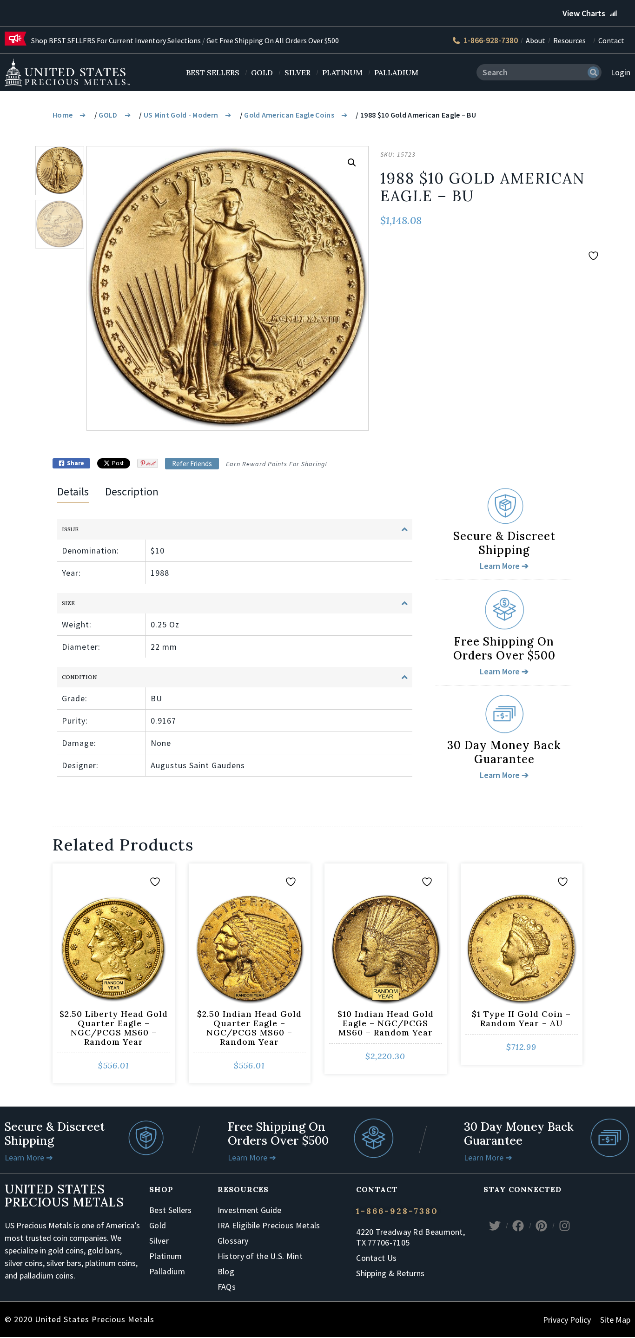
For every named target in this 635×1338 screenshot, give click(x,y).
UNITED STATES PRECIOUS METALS (64, 1195)
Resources (569, 40)
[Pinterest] (541, 1225)
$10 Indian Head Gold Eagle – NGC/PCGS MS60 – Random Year (385, 1023)
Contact (611, 40)
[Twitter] (495, 1225)
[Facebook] (518, 1225)
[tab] (73, 493)
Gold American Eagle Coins (289, 114)
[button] (352, 162)
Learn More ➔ (29, 1157)
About (535, 40)
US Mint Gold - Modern (181, 114)
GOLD (108, 114)
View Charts (583, 13)
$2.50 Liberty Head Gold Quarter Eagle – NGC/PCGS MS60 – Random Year (114, 1027)
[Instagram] (564, 1225)
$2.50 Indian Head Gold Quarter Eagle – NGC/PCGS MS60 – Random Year (249, 1027)
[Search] (593, 72)
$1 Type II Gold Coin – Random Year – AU (521, 1018)
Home (63, 114)
